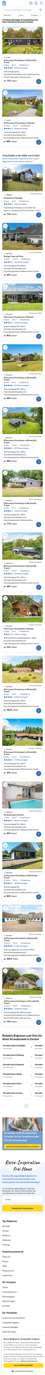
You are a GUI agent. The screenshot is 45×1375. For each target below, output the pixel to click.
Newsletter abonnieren (22, 1208)
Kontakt (6, 1306)
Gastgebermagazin (10, 1322)
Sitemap (6, 1244)
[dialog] (23, 1355)
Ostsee (5, 1231)
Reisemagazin (8, 1296)
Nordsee (6, 1226)
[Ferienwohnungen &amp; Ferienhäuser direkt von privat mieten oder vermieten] (4, 3)
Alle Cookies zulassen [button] (23, 1365)
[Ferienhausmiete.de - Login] (36, 3)
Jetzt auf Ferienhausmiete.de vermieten (22, 1146)
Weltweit (6, 1240)
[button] (42, 3)
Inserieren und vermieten (13, 1318)
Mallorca (6, 1235)
